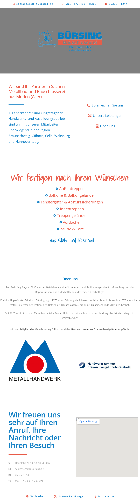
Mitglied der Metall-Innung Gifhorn (40, 329)
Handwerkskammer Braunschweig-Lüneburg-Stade (100, 329)
